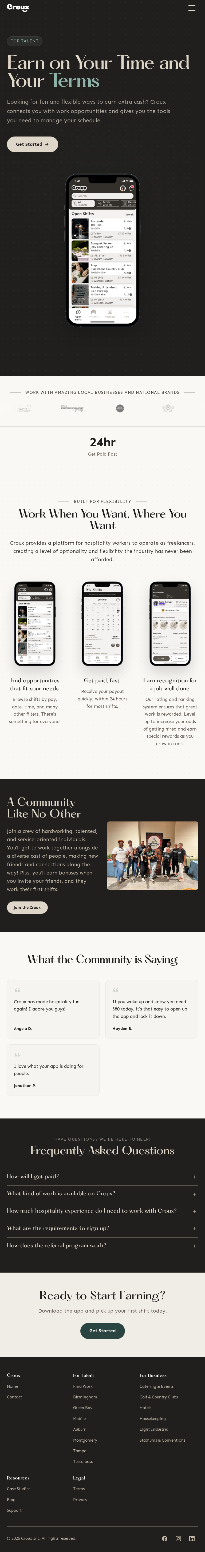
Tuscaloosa (83, 1461)
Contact (14, 1397)
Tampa (79, 1451)
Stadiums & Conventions (162, 1440)
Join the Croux (27, 907)
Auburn (79, 1429)
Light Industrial (154, 1429)
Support (14, 1510)
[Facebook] (165, 1538)
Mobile (79, 1418)
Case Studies (18, 1488)
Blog (11, 1499)
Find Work (83, 1386)
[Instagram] (178, 1538)
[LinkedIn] (192, 1538)
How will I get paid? (101, 1177)
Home (12, 1386)
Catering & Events (157, 1386)
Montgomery (85, 1440)
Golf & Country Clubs (159, 1397)
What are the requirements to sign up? (101, 1228)
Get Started (102, 1330)
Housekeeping (153, 1418)
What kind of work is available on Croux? (101, 1194)
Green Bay (82, 1407)
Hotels (145, 1407)
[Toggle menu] (192, 8)
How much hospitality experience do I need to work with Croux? (101, 1211)
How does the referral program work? (101, 1246)
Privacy (80, 1499)
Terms (79, 1488)
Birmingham (85, 1397)
